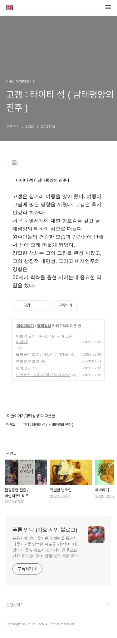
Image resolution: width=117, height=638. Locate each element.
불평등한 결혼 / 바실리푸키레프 (42, 354)
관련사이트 (14, 605)
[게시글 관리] (44, 305)
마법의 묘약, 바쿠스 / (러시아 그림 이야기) (44, 339)
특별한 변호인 (27, 361)
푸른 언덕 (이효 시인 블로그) (44, 530)
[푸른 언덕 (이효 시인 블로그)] (9, 8)
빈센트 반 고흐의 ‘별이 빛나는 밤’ (43, 374)
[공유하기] (36, 305)
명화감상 (44, 325)
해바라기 (23, 368)
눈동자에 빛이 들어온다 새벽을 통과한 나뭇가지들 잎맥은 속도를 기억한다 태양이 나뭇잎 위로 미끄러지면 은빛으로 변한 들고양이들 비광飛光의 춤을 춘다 (45, 547)
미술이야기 (25, 325)
